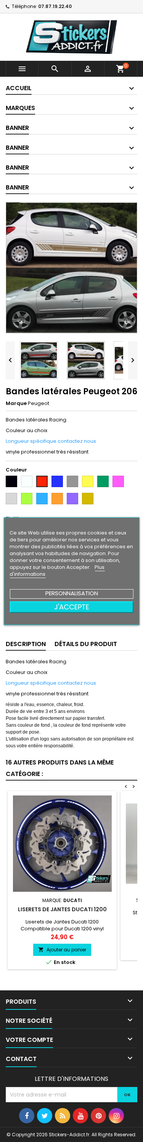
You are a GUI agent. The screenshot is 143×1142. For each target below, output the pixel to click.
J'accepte (71, 607)
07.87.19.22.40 (55, 6)
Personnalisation (71, 593)
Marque (16, 403)
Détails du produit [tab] (86, 644)
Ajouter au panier (62, 949)
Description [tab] (26, 644)
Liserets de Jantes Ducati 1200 (62, 909)
